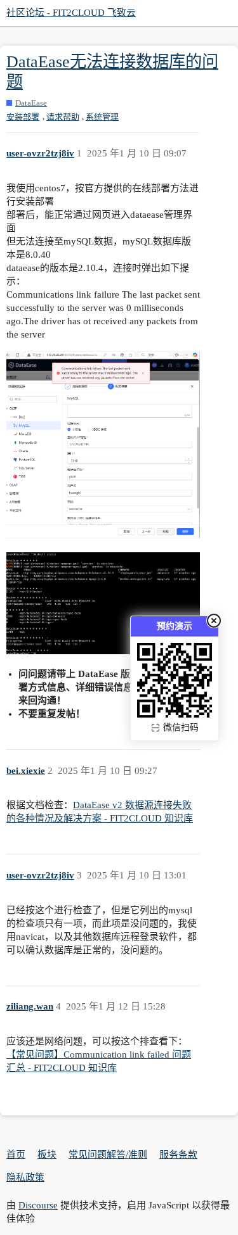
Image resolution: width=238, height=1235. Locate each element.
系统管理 (102, 117)
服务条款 (178, 1155)
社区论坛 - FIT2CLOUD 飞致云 (71, 13)
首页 (15, 1155)
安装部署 (22, 117)
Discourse (38, 1205)
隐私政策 (25, 1177)
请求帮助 (62, 117)
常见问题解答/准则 (108, 1155)
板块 (46, 1155)
